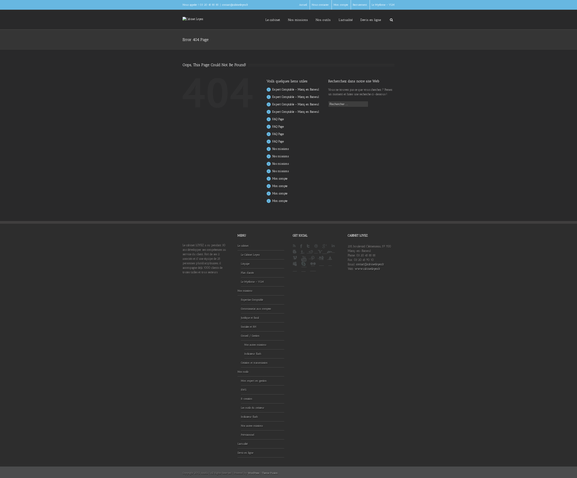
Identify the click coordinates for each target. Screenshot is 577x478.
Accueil (303, 4)
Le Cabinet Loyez (250, 254)
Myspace (295, 266)
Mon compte (341, 4)
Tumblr (302, 254)
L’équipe (245, 263)
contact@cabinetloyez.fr (235, 4)
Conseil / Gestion (250, 335)
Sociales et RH (248, 326)
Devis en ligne (370, 20)
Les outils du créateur (252, 407)
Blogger (294, 254)
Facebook (301, 249)
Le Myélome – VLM (383, 4)
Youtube (304, 261)
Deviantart (329, 255)
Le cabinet (272, 20)
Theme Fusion (270, 473)
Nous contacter (320, 4)
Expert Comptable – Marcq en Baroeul (295, 89)
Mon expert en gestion (254, 380)
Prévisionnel (247, 434)
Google (324, 249)
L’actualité (346, 20)
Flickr (313, 266)
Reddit (311, 254)
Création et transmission (254, 362)
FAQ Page (278, 119)
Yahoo (320, 254)
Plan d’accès (247, 272)
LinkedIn (333, 248)
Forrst (330, 261)
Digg (321, 261)
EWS (243, 389)
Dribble (316, 248)
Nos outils (323, 20)
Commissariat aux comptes (256, 308)
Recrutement (360, 4)
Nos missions (298, 20)
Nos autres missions (255, 344)
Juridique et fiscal (250, 317)
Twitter (308, 248)
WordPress (253, 473)
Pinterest (313, 261)
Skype (303, 267)
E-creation (246, 398)
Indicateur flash (252, 353)
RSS (294, 247)
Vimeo (295, 260)
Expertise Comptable (252, 299)
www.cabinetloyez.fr (367, 269)
